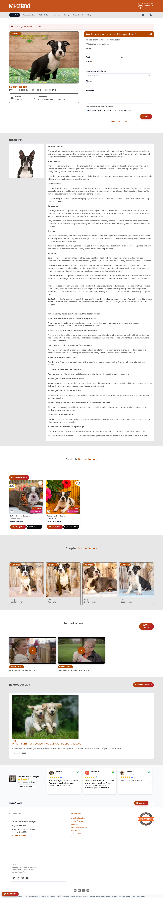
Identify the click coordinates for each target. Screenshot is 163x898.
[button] (152, 781)
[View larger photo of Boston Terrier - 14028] (40, 483)
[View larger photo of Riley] (77, 483)
